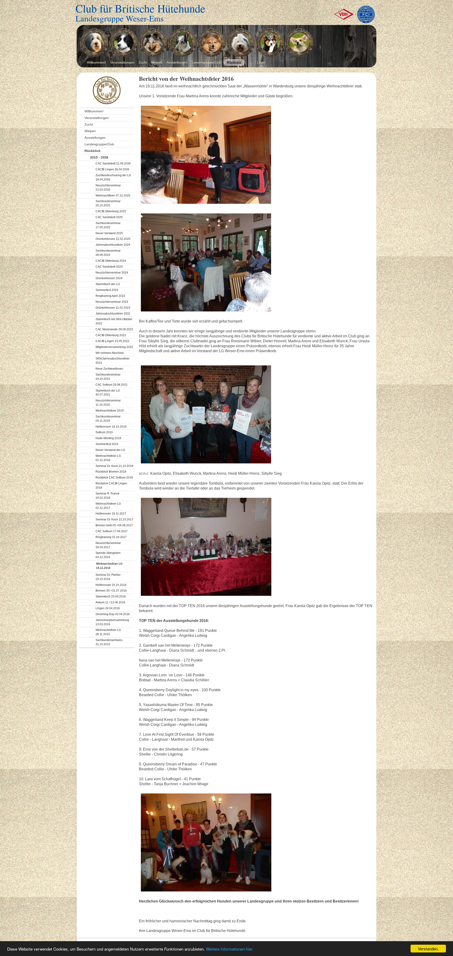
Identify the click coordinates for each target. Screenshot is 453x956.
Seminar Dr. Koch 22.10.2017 (114, 519)
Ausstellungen (177, 62)
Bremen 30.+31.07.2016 (111, 590)
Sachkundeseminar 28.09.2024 (108, 253)
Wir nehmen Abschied (110, 353)
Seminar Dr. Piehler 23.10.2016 (108, 577)
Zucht (142, 62)
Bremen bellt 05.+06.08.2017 (114, 525)
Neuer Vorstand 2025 (109, 233)
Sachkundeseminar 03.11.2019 (108, 418)
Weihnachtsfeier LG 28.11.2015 (108, 632)
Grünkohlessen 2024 (109, 278)
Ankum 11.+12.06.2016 (110, 602)
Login (261, 62)
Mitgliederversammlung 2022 (114, 347)
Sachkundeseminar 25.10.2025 (108, 203)
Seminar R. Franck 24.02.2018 (107, 495)
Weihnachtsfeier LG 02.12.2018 (108, 458)
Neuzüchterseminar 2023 (112, 301)
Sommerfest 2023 (107, 290)
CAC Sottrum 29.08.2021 (112, 384)
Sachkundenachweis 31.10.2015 (109, 642)
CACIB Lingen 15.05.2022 (112, 341)
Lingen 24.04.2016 (108, 608)
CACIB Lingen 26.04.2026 (112, 169)
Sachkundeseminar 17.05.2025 (108, 225)
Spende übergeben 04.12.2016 (108, 555)
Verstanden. (428, 949)
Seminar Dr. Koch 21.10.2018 (114, 466)
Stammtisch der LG (108, 284)
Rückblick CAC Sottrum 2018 (114, 477)
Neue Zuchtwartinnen (109, 368)
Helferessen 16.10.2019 (111, 426)
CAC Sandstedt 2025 (109, 217)
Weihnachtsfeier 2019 (110, 410)
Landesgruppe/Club (206, 62)
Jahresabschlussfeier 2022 (113, 313)
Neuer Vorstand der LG (110, 450)
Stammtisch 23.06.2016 (111, 596)
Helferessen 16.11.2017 (111, 513)
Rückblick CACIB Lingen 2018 (111, 485)
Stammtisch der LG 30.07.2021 (108, 392)
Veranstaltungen (122, 62)
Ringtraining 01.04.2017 (111, 537)
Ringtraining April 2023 (110, 296)
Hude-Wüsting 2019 (108, 438)
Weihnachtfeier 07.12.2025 (113, 195)
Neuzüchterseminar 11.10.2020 (108, 402)
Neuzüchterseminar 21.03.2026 (108, 187)
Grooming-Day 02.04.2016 (113, 614)
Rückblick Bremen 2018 (111, 471)
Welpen (157, 62)
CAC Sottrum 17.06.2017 (112, 531)
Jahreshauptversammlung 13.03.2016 (112, 622)
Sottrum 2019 (104, 432)
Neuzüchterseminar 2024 (112, 272)
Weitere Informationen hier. (229, 949)
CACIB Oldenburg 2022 (111, 335)
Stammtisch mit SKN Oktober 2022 (114, 321)
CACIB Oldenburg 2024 (111, 260)
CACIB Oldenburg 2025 (111, 211)
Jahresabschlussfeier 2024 (113, 244)
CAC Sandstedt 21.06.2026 (113, 163)
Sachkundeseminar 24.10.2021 (108, 376)
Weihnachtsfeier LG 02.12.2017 (108, 506)
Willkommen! (96, 62)
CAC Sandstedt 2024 (109, 266)
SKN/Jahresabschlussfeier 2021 (113, 360)
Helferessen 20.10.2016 (111, 585)
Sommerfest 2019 (107, 444)
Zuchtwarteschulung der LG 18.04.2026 (113, 177)
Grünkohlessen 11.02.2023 (113, 307)
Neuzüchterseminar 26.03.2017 (108, 545)
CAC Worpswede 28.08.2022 (114, 329)
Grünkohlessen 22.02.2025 (113, 239)
